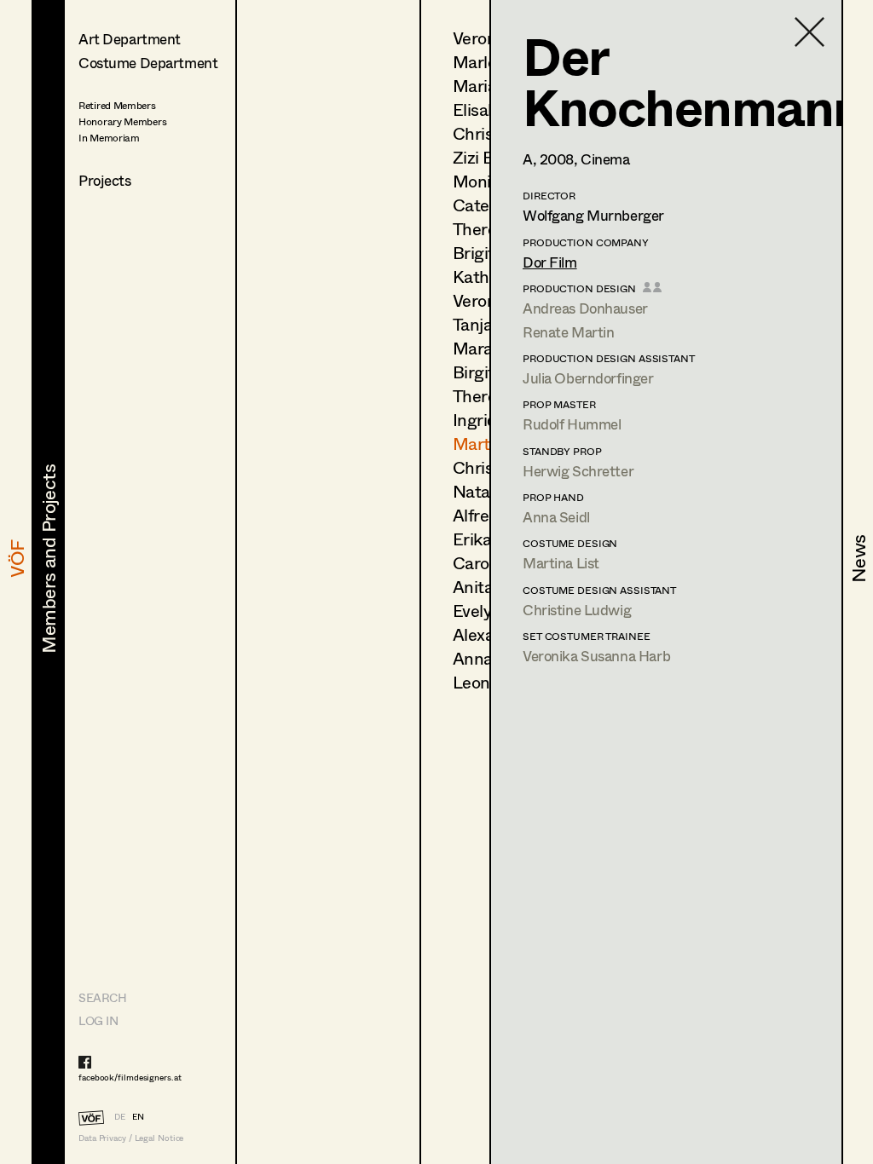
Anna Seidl (556, 516)
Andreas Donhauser (585, 308)
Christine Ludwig (577, 609)
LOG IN (98, 1020)
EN (138, 1116)
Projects (104, 180)
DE (119, 1116)
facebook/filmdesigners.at (130, 1077)
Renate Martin (568, 331)
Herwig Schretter (578, 470)
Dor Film (550, 262)
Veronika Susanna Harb (596, 655)
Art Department (129, 38)
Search (102, 997)
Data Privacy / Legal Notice (130, 1138)
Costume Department (147, 62)
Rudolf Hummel (572, 423)
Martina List (561, 562)
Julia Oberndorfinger (588, 377)
